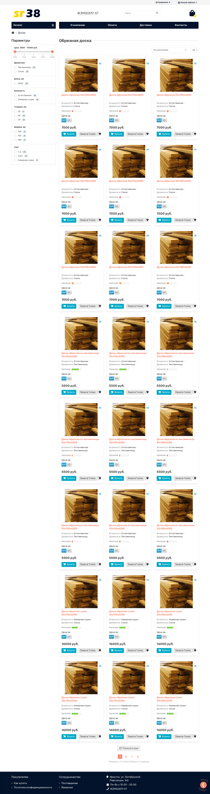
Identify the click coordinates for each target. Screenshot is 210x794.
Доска (21, 32)
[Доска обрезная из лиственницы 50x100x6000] (81, 505)
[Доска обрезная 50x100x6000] (81, 247)
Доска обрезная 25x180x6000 (174, 95)
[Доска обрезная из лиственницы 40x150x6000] (128, 419)
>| (138, 756)
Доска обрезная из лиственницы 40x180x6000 (175, 441)
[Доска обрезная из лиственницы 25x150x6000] (128, 333)
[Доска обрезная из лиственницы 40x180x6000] (176, 419)
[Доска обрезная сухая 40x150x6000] (128, 677)
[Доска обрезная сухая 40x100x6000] (81, 677)
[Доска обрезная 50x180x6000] (176, 247)
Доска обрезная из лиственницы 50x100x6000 (80, 527)
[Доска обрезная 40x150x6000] (128, 161)
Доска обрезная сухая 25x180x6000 (169, 613)
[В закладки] (99, 133)
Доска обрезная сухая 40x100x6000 (74, 699)
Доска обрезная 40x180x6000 (174, 181)
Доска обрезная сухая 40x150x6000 (121, 699)
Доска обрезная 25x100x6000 (79, 95)
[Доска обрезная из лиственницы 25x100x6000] (81, 333)
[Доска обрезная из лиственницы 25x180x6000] (176, 333)
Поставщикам (70, 783)
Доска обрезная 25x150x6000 (126, 95)
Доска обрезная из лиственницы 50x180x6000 (175, 527)
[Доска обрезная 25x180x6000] (176, 75)
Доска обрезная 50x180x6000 (174, 267)
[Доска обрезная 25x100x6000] (81, 75)
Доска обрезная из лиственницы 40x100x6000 (80, 441)
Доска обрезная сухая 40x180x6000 (169, 699)
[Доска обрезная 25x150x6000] (128, 75)
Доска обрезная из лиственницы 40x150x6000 (128, 441)
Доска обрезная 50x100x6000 (79, 267)
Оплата (112, 25)
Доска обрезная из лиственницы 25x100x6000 (80, 355)
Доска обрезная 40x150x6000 (126, 181)
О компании (78, 25)
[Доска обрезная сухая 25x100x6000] (81, 591)
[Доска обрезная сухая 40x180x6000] (176, 677)
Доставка (146, 25)
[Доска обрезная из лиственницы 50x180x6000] (176, 505)
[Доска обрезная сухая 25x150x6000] (128, 591)
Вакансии (67, 787)
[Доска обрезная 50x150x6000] (128, 247)
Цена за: (66, 115)
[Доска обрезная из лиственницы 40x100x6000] (81, 419)
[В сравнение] (100, 63)
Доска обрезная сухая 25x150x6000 (121, 613)
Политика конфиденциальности (33, 787)
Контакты (181, 25)
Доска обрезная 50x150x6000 (126, 267)
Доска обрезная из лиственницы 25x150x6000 (128, 355)
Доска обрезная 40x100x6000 (79, 181)
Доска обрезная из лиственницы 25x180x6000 (175, 355)
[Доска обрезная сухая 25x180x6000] (176, 591)
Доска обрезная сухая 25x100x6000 (74, 613)
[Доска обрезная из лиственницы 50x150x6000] (128, 505)
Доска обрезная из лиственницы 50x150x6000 (128, 527)
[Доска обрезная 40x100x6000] (81, 161)
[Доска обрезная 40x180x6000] (176, 161)
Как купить (20, 783)
